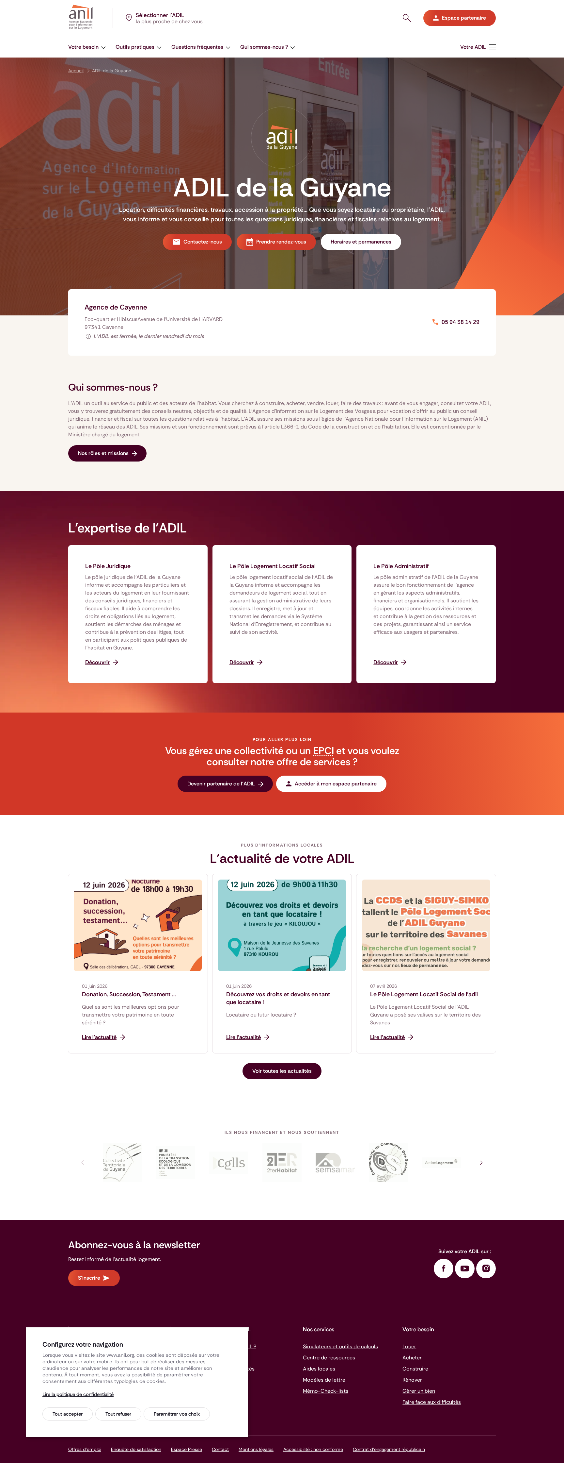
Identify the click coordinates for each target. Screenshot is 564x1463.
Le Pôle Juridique (108, 566)
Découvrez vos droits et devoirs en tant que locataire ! (278, 998)
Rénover (412, 1379)
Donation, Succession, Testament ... (129, 994)
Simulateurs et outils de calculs (340, 1346)
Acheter (412, 1357)
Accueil (76, 71)
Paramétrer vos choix (177, 1414)
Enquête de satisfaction (136, 1449)
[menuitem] (478, 47)
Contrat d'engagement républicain (389, 1449)
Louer (409, 1346)
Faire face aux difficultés (431, 1402)
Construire (415, 1368)
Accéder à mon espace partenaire (336, 783)
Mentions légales (256, 1449)
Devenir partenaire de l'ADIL (221, 783)
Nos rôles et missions (103, 453)
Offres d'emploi (84, 1449)
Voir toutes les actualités (282, 1071)
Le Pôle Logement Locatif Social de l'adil (424, 994)
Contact (220, 1449)
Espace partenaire (464, 17)
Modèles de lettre (324, 1379)
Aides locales (319, 1368)
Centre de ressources (329, 1357)
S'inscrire (89, 1277)
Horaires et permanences (361, 241)
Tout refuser (118, 1414)
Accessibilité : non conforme (313, 1449)
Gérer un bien (418, 1390)
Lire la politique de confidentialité (78, 1394)
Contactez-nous (202, 241)
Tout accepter (68, 1414)
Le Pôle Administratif (401, 566)
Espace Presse (186, 1449)
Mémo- (325, 1390)
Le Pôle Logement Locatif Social (272, 566)
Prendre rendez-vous (281, 241)
